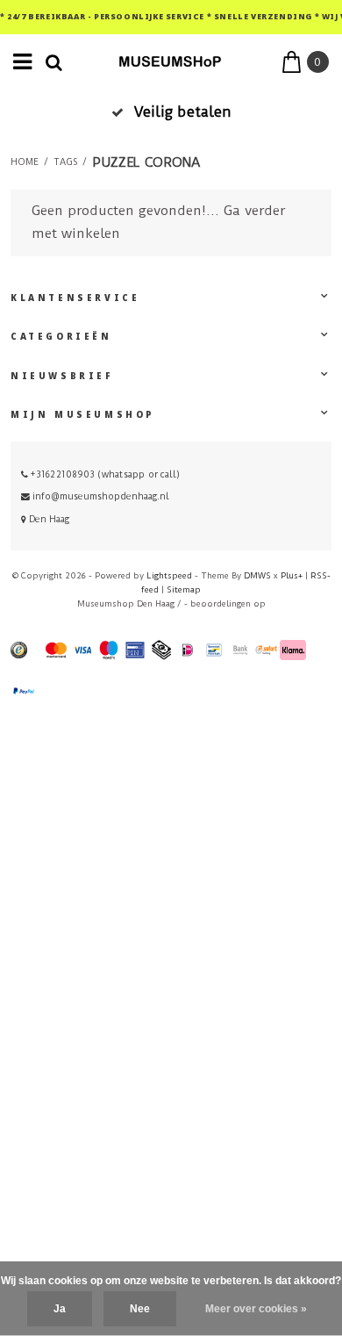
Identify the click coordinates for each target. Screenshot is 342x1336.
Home (25, 162)
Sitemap (184, 589)
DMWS (257, 575)
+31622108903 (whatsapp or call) (104, 474)
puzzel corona (146, 162)
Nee (140, 1309)
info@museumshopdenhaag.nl (100, 496)
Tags (65, 162)
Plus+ (292, 575)
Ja (59, 1309)
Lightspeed (169, 575)
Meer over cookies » (256, 1309)
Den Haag (47, 519)
